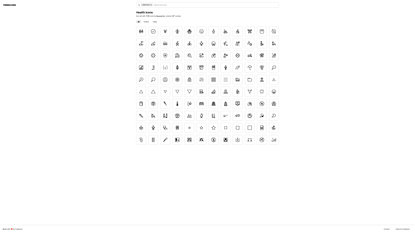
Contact (387, 229)
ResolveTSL (160, 16)
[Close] (151, 5)
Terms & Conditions (403, 229)
